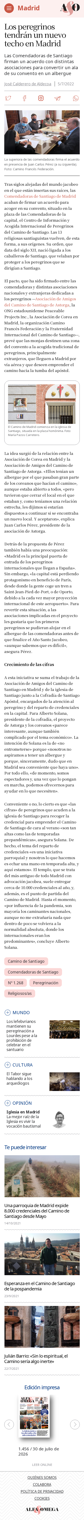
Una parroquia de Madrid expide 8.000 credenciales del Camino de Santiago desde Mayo (36, 1210)
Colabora (42, 1484)
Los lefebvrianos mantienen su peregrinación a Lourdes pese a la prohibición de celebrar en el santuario (21, 1035)
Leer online (42, 1465)
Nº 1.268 (15, 982)
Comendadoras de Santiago (33, 972)
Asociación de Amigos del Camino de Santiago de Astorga (40, 302)
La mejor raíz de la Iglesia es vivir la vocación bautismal (23, 1121)
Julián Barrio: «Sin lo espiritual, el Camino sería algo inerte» (36, 1358)
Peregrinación (45, 982)
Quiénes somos (42, 1477)
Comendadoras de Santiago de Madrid (40, 196)
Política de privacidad (42, 1491)
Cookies (42, 1498)
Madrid (28, 8)
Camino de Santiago (26, 961)
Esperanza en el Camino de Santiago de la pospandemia (39, 1285)
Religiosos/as (20, 993)
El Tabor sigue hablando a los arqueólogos (19, 1078)
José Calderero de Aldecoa (27, 83)
